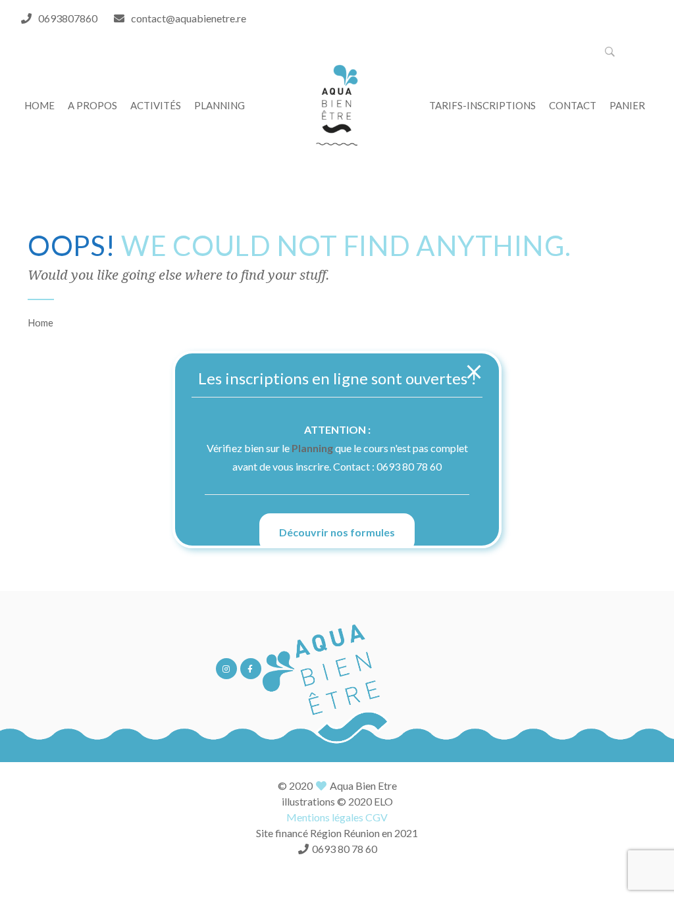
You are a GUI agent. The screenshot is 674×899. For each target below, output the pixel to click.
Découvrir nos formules (337, 532)
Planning (312, 448)
